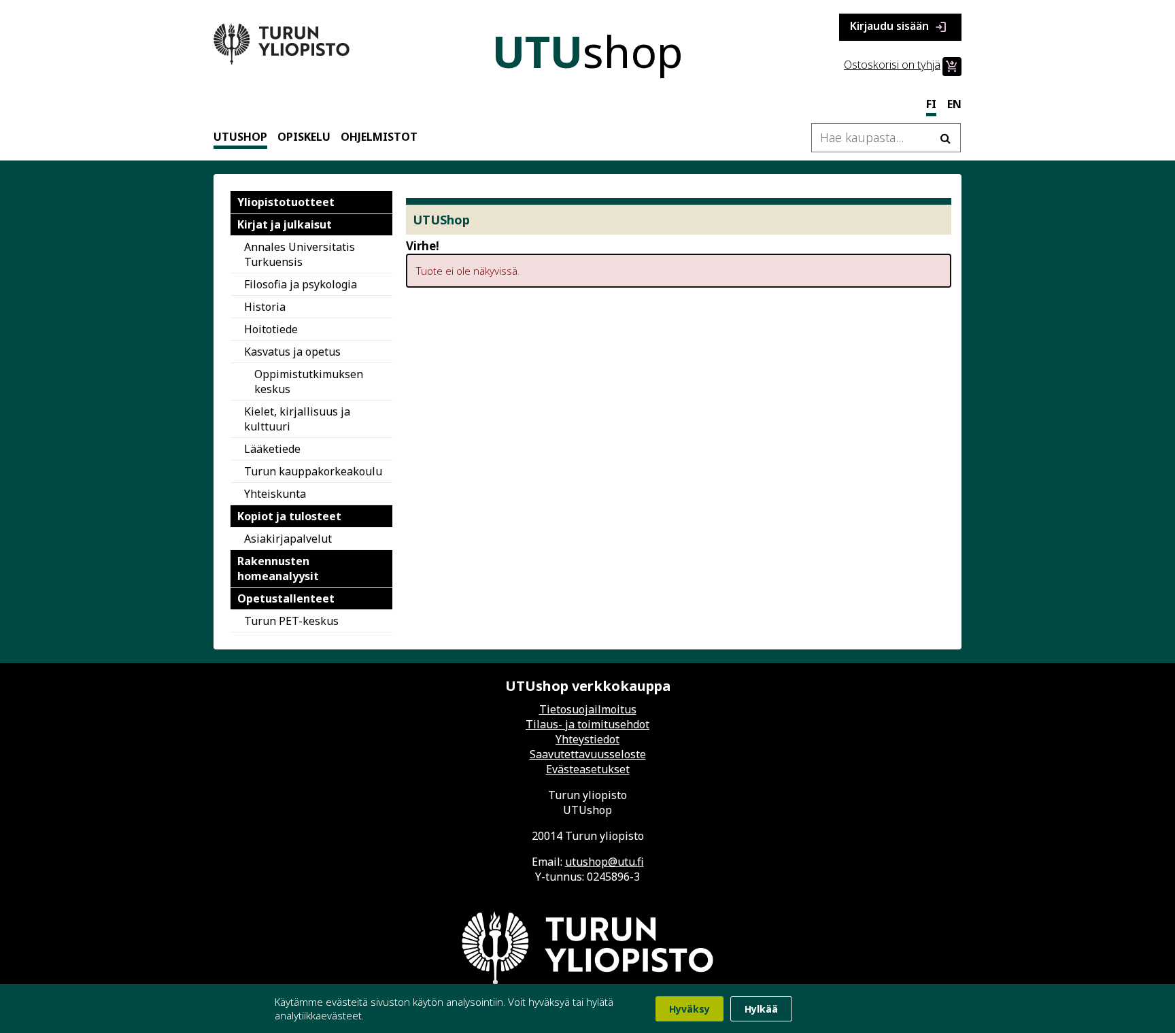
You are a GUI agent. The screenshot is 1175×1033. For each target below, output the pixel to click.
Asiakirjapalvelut (288, 538)
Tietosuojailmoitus (587, 709)
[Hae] (945, 137)
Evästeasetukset (588, 769)
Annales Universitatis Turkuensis (299, 254)
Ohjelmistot (379, 136)
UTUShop (240, 136)
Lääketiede (272, 448)
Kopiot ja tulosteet (289, 516)
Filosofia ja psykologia (300, 284)
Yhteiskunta (275, 493)
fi (931, 104)
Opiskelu (303, 136)
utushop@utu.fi (604, 861)
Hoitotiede (271, 329)
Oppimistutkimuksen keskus (308, 381)
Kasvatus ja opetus (292, 351)
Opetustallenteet (286, 598)
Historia (265, 306)
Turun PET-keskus (291, 620)
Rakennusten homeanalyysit (278, 568)
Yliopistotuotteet (286, 201)
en (954, 104)
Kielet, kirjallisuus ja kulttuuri (297, 419)
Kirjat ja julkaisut (284, 224)
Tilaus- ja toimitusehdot (587, 724)
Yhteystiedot (587, 739)
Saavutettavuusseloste (588, 754)
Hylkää (761, 1008)
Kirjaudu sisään (899, 26)
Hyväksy (689, 1008)
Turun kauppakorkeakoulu (313, 471)
